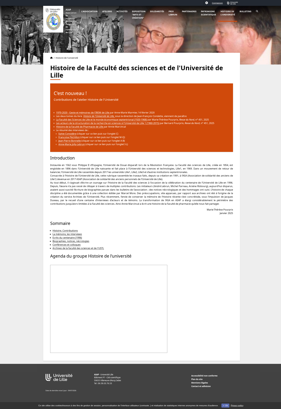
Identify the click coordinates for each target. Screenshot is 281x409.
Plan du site (197, 379)
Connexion (217, 2)
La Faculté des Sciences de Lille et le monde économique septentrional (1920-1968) (101, 119)
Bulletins (245, 11)
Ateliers (107, 11)
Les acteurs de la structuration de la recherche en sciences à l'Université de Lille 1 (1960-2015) (107, 123)
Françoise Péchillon (69, 137)
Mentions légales (199, 382)
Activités (121, 11)
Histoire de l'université (228, 13)
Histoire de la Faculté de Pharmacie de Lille (80, 126)
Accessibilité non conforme (204, 375)
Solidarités (157, 11)
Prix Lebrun (173, 13)
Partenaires (189, 11)
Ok (226, 405)
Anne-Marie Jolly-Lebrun (71, 144)
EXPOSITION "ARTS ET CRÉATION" (138, 14)
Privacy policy (237, 405)
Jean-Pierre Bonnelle (69, 140)
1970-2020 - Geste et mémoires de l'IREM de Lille (83, 112)
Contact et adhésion (201, 386)
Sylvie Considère (67, 133)
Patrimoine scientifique (208, 13)
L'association (89, 11)
